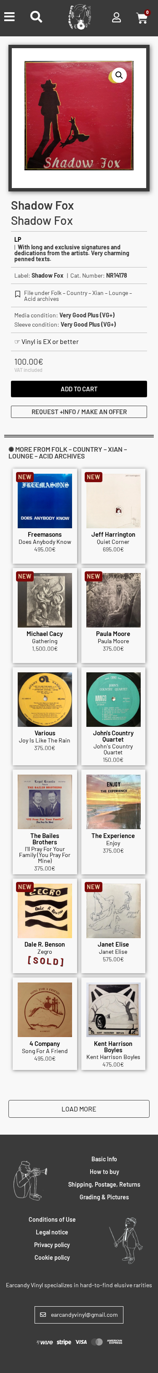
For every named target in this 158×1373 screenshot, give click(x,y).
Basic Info (104, 1159)
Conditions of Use (52, 1219)
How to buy (104, 1171)
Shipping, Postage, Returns (104, 1184)
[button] (119, 75)
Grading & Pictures (104, 1197)
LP (17, 239)
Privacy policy (52, 1244)
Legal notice (52, 1232)
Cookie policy (52, 1257)
